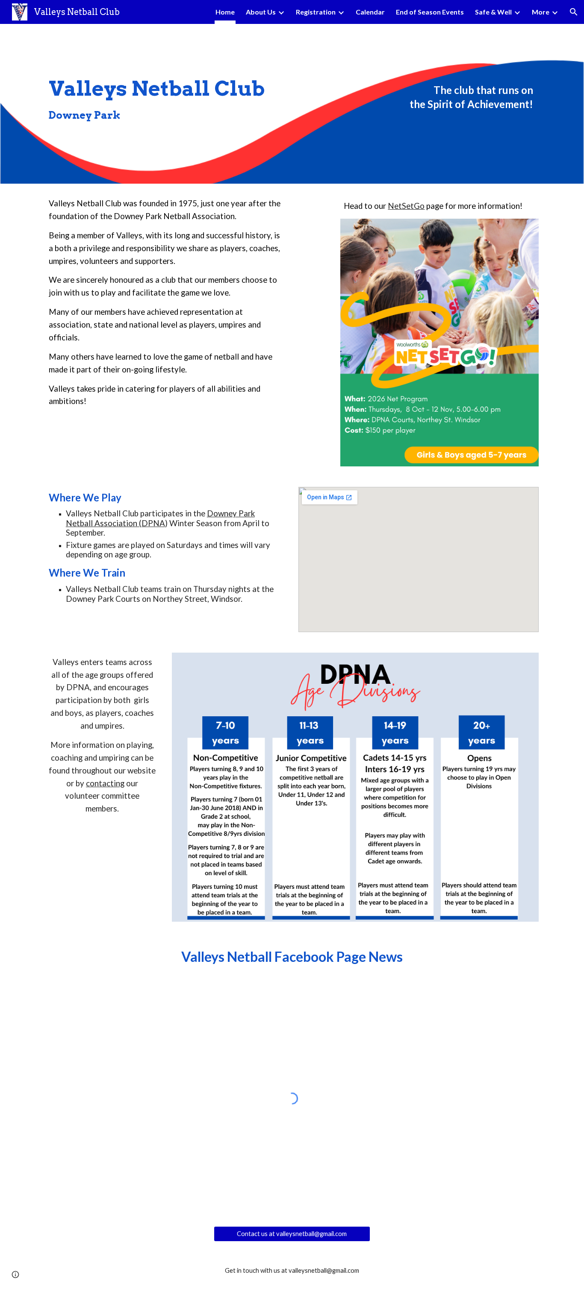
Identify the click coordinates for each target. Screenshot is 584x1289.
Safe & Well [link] (493, 12)
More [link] (540, 12)
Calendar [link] (370, 12)
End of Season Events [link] (430, 12)
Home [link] (225, 12)
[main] (186, 104)
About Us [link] (261, 12)
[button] (573, 12)
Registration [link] (316, 12)
